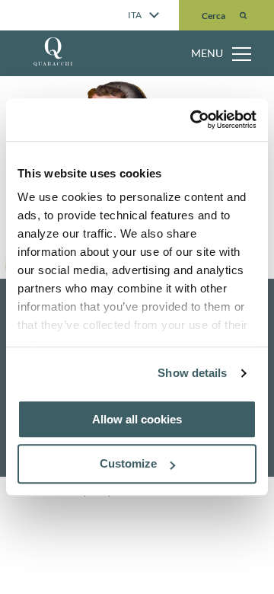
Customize (128, 464)
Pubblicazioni (91, 80)
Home (67, 47)
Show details (192, 372)
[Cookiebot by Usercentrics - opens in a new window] (193, 119)
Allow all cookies (137, 419)
